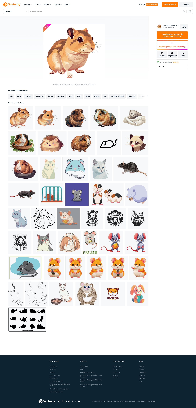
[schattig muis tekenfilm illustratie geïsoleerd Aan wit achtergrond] (136, 242)
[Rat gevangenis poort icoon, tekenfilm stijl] (52, 194)
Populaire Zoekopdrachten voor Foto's (91, 381)
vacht (70, 96)
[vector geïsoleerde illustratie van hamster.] (87, 294)
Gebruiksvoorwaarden (128, 401)
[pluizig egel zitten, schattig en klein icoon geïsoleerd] (52, 143)
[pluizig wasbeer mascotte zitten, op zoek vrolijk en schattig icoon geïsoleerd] (135, 143)
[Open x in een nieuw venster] (76, 401)
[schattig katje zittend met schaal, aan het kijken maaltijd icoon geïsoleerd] (61, 294)
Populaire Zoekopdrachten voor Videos (91, 385)
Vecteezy (53, 369)
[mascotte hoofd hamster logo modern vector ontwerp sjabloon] (113, 294)
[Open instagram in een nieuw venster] (62, 401)
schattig (28, 96)
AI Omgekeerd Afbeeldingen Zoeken (60, 385)
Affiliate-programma (87, 372)
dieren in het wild (117, 96)
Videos (46, 5)
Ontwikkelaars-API (56, 381)
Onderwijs (53, 378)
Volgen (184, 27)
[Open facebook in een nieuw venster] (59, 401)
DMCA (82, 369)
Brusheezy (53, 366)
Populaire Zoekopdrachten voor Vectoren (91, 376)
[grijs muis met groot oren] (25, 268)
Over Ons (116, 372)
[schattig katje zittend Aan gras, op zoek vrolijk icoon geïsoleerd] (50, 169)
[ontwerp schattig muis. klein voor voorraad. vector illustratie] (90, 242)
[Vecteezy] (11, 4)
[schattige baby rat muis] (77, 194)
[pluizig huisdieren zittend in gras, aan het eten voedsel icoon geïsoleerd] (22, 143)
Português (142, 372)
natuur (50, 96)
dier (11, 96)
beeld (88, 96)
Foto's (37, 5)
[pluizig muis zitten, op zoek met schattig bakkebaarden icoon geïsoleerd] (48, 118)
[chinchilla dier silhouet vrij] (27, 319)
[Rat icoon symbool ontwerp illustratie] (109, 143)
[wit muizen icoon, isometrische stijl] (136, 194)
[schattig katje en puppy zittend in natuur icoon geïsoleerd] (75, 169)
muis (19, 96)
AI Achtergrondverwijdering (59, 389)
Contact (115, 369)
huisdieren (39, 96)
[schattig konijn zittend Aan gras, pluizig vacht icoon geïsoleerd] (137, 294)
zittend (96, 96)
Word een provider (116, 376)
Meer (66, 5)
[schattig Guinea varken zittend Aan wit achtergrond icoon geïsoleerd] (104, 118)
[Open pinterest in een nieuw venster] (69, 401)
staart (79, 96)
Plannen (142, 4)
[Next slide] (145, 96)
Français (142, 378)
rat (105, 96)
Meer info (162, 67)
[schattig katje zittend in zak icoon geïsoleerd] (69, 242)
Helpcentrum (117, 366)
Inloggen (186, 4)
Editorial (57, 5)
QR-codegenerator (56, 392)
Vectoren (26, 5)
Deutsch (142, 375)
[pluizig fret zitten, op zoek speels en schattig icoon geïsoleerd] (134, 118)
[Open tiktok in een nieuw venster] (72, 401)
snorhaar (60, 96)
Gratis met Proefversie (172, 35)
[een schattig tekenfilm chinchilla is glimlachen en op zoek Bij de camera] (43, 218)
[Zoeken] (184, 11)
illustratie (131, 96)
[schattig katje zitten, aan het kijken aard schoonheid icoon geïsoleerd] (101, 169)
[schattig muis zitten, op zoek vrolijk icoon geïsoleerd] (20, 118)
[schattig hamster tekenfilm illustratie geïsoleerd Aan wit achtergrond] (75, 268)
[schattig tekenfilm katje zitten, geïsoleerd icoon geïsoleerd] (19, 218)
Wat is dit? (175, 62)
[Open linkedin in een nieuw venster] (66, 401)
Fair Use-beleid (151, 401)
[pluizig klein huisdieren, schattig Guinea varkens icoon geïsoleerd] (81, 143)
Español (141, 369)
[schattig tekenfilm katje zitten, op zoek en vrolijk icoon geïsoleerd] (44, 242)
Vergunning (84, 366)
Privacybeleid (141, 401)
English (141, 366)
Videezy (52, 372)
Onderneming (55, 375)
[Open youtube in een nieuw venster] (79, 401)
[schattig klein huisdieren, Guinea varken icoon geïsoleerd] (23, 169)
